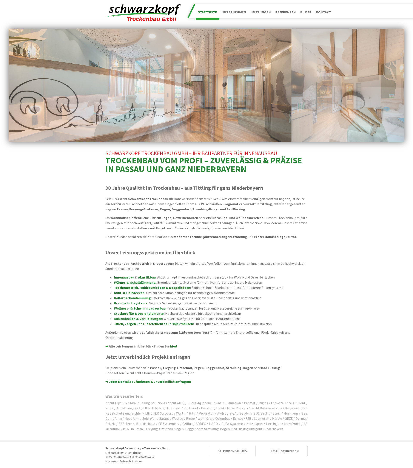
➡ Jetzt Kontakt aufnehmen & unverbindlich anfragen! (148, 381)
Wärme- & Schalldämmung (135, 282)
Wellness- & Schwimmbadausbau (140, 308)
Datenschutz (127, 461)
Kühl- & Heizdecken (129, 293)
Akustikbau (147, 277)
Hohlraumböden (152, 287)
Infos (139, 461)
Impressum (111, 461)
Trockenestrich (126, 287)
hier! (173, 346)
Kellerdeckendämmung (132, 298)
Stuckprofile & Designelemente (139, 313)
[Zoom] (150, 85)
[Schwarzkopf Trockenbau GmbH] (143, 12)
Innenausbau (124, 277)
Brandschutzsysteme (130, 303)
